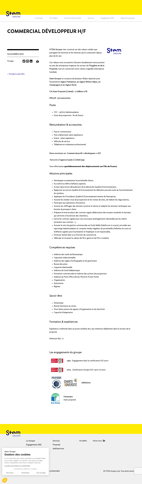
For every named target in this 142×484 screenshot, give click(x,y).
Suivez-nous (97, 441)
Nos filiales (53, 18)
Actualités (83, 441)
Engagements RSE (107, 18)
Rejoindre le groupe (128, 18)
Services (91, 18)
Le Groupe (39, 18)
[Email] (37, 61)
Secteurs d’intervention (72, 18)
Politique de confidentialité (50, 471)
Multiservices (58, 449)
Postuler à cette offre (17, 74)
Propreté (56, 445)
